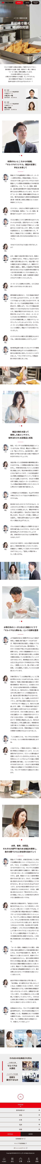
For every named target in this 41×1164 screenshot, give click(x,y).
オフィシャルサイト (19, 1148)
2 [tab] (21, 155)
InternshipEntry (35, 2)
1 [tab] (19, 155)
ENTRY (27, 2)
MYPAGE (19, 2)
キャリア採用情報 (19, 1143)
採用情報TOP (20, 1139)
